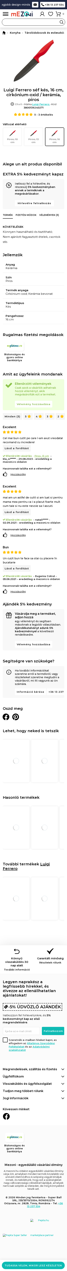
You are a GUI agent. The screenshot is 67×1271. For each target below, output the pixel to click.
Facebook (6, 1116)
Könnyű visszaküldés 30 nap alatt (17, 964)
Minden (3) (12, 416)
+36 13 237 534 (54, 4)
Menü (5, 14)
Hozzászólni (18, 474)
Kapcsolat (35, 4)
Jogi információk (15, 1098)
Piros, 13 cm (33, 141)
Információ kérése (30, 691)
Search (61, 22)
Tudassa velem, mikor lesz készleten (33, 1265)
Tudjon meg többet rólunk (23, 1091)
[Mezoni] (4, 33)
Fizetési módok (26, 215)
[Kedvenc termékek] (50, 14)
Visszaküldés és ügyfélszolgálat (27, 1083)
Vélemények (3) (49, 215)
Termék (8, 215)
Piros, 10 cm (12, 141)
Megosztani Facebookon (6, 717)
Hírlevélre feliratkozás (34, 203)
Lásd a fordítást (17, 448)
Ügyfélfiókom (13, 1076)
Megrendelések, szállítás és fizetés (30, 1069)
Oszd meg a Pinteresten (15, 717)
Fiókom (42, 14)
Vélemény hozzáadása (33, 404)
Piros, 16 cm (54, 141)
